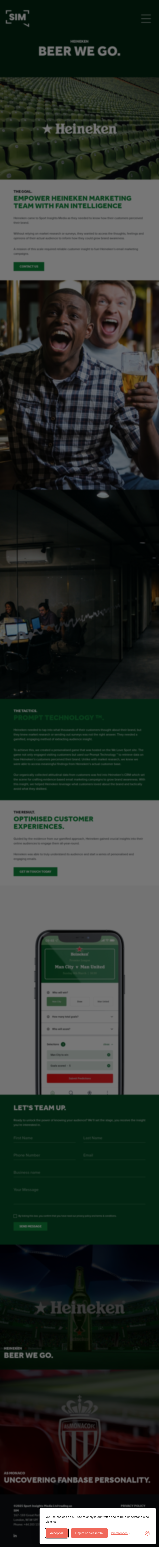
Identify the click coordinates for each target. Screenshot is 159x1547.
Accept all (57, 1533)
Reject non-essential (89, 1533)
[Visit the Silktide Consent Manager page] (147, 1533)
